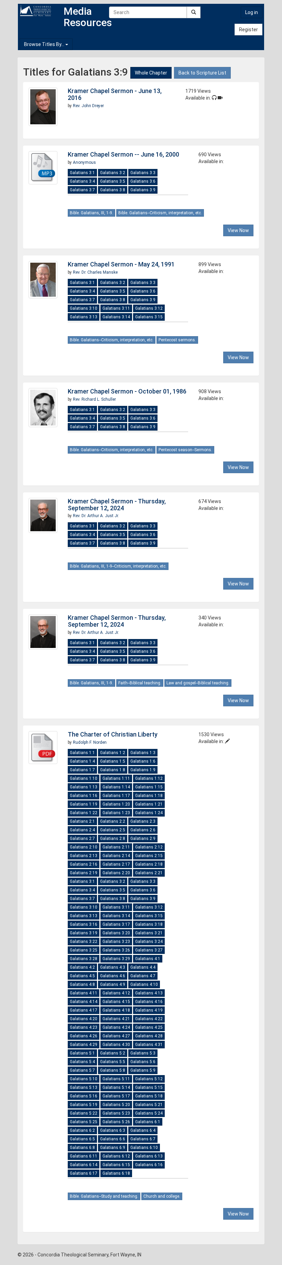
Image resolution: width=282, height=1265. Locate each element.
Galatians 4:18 (116, 1010)
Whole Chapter (151, 73)
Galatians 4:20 (83, 1018)
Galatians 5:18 (149, 1096)
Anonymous (84, 162)
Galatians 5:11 (116, 1078)
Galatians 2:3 (142, 821)
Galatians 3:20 (116, 933)
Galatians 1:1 (82, 752)
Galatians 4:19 (149, 1010)
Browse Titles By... (44, 44)
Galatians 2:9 (142, 838)
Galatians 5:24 (149, 1113)
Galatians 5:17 (116, 1096)
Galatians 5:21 (149, 1104)
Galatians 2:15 (149, 855)
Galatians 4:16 (149, 1001)
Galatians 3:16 (83, 924)
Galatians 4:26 (83, 1036)
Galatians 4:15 (116, 1001)
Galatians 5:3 (142, 1053)
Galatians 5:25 (83, 1121)
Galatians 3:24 (149, 941)
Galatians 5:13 (83, 1087)
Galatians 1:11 (116, 778)
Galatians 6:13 (149, 1156)
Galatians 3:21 (149, 933)
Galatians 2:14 (116, 855)
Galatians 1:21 (149, 804)
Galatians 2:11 (116, 847)
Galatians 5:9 (142, 1070)
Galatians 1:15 (149, 787)
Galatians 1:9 (142, 769)
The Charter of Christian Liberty (113, 734)
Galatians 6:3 (112, 1130)
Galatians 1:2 (112, 752)
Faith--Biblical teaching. (139, 683)
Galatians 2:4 (82, 830)
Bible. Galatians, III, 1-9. (91, 212)
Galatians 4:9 (112, 984)
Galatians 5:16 (83, 1096)
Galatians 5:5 (112, 1061)
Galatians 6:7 (142, 1139)
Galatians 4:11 (83, 993)
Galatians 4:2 (82, 967)
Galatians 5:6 (142, 1061)
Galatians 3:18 (149, 924)
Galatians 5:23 (116, 1113)
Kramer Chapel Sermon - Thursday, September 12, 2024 (117, 505)
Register (248, 29)
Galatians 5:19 (83, 1104)
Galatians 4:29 (83, 1044)
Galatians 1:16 (83, 795)
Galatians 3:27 (149, 950)
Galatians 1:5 (112, 761)
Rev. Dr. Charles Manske (95, 272)
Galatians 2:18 (149, 864)
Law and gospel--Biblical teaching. (197, 683)
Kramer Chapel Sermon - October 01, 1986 (127, 391)
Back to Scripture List (202, 73)
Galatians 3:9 (142, 189)
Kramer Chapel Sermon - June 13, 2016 (115, 94)
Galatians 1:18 (149, 795)
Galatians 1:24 (149, 812)
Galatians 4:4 (142, 967)
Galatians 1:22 (83, 812)
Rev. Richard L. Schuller (94, 399)
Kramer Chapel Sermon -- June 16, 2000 (123, 154)
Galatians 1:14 (116, 787)
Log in (251, 12)
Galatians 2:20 (116, 872)
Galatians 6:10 (144, 1147)
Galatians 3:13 (83, 317)
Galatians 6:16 (149, 1164)
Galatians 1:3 (142, 752)
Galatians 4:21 (116, 1018)
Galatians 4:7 (142, 975)
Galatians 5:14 (116, 1087)
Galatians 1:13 (83, 787)
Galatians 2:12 (149, 847)
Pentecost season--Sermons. (185, 449)
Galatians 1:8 (112, 769)
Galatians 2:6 (142, 830)
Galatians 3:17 (116, 924)
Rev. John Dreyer (88, 105)
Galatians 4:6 (112, 975)
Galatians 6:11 (83, 1156)
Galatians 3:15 (149, 317)
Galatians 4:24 (116, 1027)
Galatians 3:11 (116, 308)
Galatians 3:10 (83, 308)
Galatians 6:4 (142, 1130)
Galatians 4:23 (83, 1027)
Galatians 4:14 (83, 1001)
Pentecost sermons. (177, 340)
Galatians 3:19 (83, 933)
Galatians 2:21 (149, 872)
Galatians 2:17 (116, 864)
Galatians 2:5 (112, 830)
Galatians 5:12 (149, 1078)
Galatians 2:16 (83, 864)
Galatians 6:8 (82, 1147)
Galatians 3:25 (83, 950)
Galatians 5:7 (82, 1070)
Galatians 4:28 (149, 1036)
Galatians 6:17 (83, 1173)
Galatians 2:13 (83, 855)
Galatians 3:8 (112, 189)
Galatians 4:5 (82, 975)
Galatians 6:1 (147, 1121)
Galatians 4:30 (116, 1044)
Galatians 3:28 (83, 958)
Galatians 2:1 (82, 821)
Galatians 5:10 (83, 1078)
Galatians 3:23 (116, 941)
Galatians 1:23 (116, 812)
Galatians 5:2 (112, 1053)
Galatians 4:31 (149, 1044)
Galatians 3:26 (116, 950)
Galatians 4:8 (82, 984)
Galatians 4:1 (147, 958)
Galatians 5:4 (82, 1061)
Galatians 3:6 (142, 181)
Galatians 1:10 (83, 778)
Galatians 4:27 (116, 1036)
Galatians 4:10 (144, 984)
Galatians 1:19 (83, 804)
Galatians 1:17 (116, 795)
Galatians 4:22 (149, 1018)
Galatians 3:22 (83, 941)
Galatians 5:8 (112, 1070)
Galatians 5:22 (83, 1113)
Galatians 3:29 (116, 958)
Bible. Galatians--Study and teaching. (104, 1196)
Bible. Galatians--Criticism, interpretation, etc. (160, 212)
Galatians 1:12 (149, 778)
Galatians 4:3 (112, 967)
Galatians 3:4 (82, 181)
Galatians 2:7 (82, 838)
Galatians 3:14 (116, 317)
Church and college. (161, 1196)
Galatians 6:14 (83, 1164)
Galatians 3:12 (149, 308)
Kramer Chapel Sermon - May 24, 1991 (121, 264)
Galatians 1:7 (82, 769)
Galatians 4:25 (149, 1027)
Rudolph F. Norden (90, 742)
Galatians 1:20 (116, 804)
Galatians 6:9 (112, 1147)
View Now (238, 230)
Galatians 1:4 (82, 761)
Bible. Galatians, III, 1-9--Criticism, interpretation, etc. (118, 566)
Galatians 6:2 (82, 1130)
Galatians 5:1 (82, 1053)
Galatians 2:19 (83, 872)
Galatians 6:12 (116, 1156)
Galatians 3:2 (112, 172)
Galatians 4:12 (116, 993)
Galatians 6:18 (116, 1173)
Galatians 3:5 (112, 181)
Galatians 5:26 (116, 1121)
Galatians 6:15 (116, 1164)
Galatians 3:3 (142, 172)
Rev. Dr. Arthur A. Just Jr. (96, 515)
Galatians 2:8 (112, 838)
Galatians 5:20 (116, 1104)
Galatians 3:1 (82, 172)
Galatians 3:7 (82, 189)
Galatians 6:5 (82, 1139)
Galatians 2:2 (112, 821)
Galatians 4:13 (149, 993)
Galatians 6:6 (112, 1139)
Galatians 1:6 (142, 761)
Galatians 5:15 (149, 1087)
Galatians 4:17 (83, 1010)
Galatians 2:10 (83, 847)
